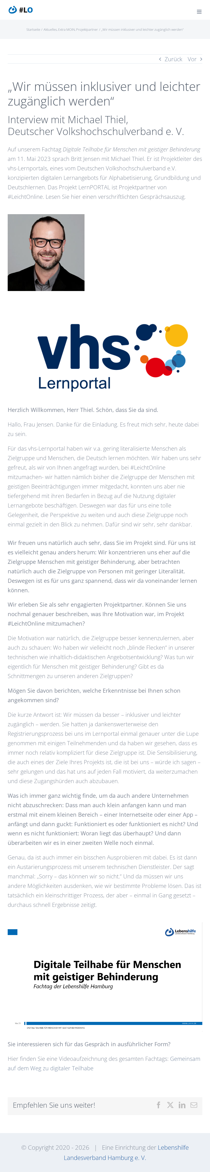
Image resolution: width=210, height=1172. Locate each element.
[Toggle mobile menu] (199, 11)
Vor (192, 59)
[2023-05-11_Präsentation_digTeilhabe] (105, 925)
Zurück (173, 59)
